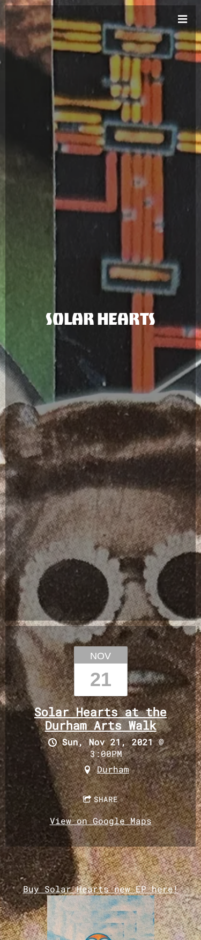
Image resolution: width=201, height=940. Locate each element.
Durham (113, 769)
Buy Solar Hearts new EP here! (100, 888)
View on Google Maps (101, 820)
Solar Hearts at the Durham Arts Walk (100, 718)
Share (106, 799)
